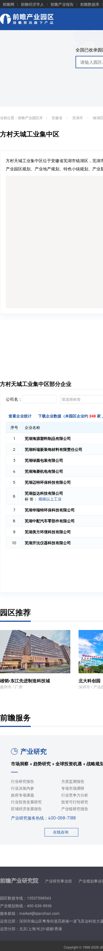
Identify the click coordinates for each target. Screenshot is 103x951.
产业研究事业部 (58, 881)
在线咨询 (60, 832)
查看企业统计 (20, 416)
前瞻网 (8, 4)
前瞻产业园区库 (30, 117)
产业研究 (33, 751)
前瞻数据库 (89, 4)
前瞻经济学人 (32, 4)
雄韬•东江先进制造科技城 (25, 680)
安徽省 (57, 117)
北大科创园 (90, 680)
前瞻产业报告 (62, 4)
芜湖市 (78, 117)
